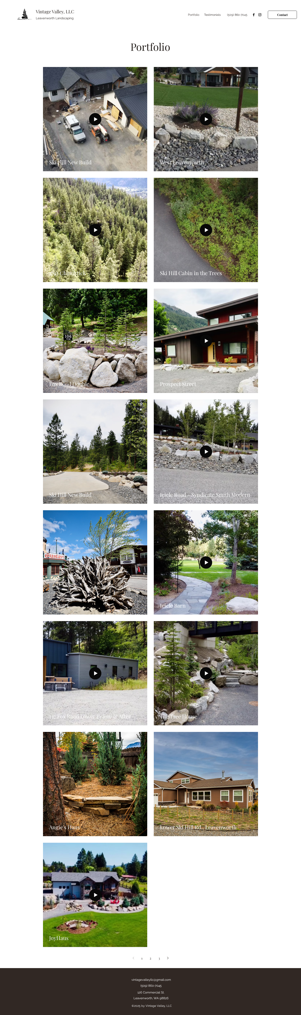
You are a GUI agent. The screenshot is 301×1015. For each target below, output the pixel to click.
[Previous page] (133, 958)
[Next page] (167, 958)
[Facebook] (254, 15)
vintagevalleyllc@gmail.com (151, 980)
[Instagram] (260, 15)
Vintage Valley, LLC (55, 11)
